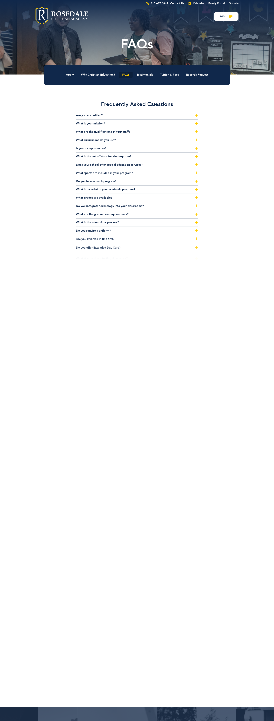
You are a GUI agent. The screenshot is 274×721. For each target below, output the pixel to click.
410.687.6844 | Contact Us (167, 3)
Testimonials (145, 74)
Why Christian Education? (98, 74)
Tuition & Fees (169, 74)
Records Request (197, 74)
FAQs (125, 74)
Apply (70, 74)
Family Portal (216, 3)
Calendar (198, 3)
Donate (233, 3)
